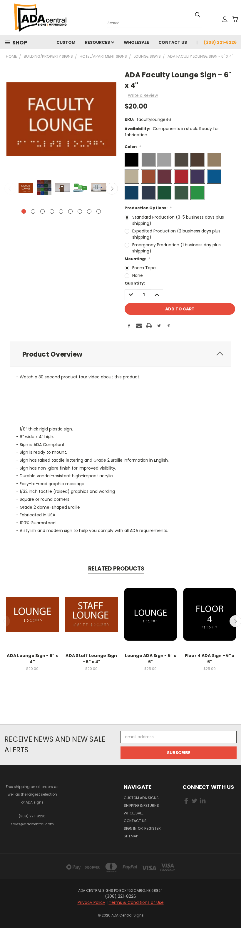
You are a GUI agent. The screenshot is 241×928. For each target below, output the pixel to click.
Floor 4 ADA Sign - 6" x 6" (210, 659)
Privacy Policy (91, 902)
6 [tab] (70, 211)
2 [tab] (33, 211)
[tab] (120, 354)
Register (152, 828)
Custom (66, 42)
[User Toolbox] (225, 19)
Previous (10, 188)
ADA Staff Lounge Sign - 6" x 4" (91, 659)
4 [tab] (52, 211)
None (137, 275)
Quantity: (135, 283)
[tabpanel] (25, 188)
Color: (133, 146)
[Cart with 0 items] (235, 19)
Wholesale (136, 42)
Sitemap (131, 836)
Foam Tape (144, 268)
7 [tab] (80, 211)
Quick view (32, 608)
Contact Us (172, 42)
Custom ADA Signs (141, 797)
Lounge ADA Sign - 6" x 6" (150, 659)
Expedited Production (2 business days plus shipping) (176, 234)
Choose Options (32, 618)
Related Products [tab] (116, 569)
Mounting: (137, 259)
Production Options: (148, 208)
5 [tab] (61, 211)
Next (112, 188)
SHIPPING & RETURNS (141, 805)
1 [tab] (23, 211)
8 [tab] (89, 211)
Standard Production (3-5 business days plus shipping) (178, 220)
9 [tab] (98, 211)
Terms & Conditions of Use (136, 902)
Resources (98, 42)
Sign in (130, 828)
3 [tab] (42, 211)
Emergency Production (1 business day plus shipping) (176, 248)
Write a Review (143, 95)
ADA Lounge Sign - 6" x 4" (32, 659)
